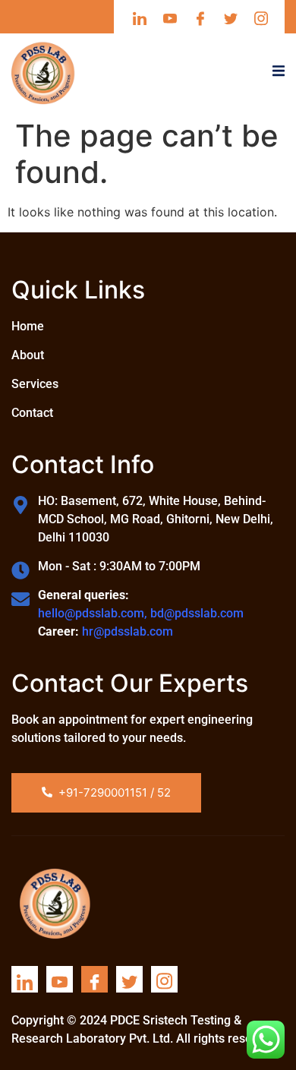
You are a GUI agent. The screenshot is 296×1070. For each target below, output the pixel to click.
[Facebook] (94, 979)
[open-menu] (278, 73)
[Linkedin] (24, 979)
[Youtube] (59, 979)
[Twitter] (129, 979)
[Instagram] (164, 979)
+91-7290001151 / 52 (114, 792)
